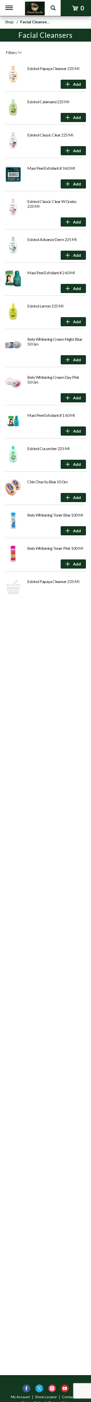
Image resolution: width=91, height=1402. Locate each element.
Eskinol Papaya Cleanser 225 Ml (53, 68)
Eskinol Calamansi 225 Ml (48, 101)
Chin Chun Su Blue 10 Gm (47, 481)
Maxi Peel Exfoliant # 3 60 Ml (51, 168)
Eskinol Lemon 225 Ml (45, 305)
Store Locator (46, 1397)
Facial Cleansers (35, 21)
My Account (20, 1397)
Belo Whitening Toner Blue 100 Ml (55, 514)
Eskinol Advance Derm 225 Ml (52, 239)
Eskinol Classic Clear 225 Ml (50, 134)
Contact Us (71, 1397)
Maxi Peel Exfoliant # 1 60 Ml (51, 415)
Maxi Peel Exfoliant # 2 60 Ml (51, 272)
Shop (9, 21)
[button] (73, 84)
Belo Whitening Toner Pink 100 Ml (55, 548)
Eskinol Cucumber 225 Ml (48, 448)
